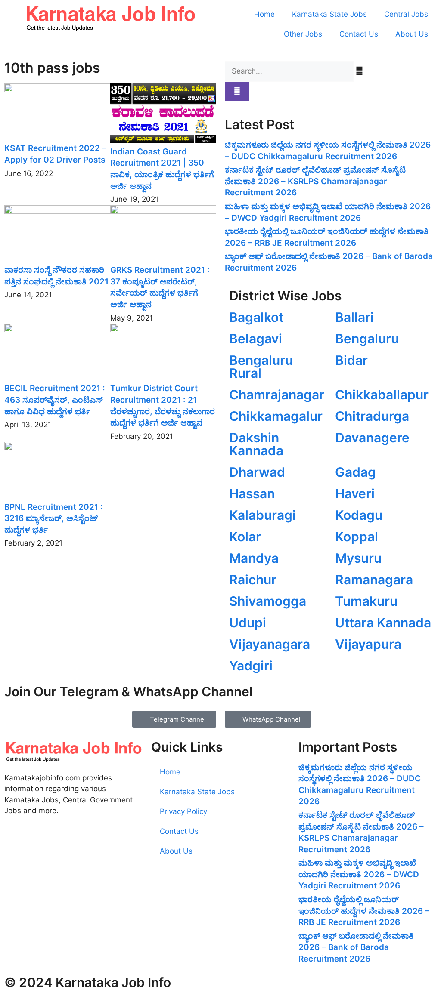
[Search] (237, 91)
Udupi (247, 622)
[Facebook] (86, 846)
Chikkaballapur (382, 394)
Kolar (245, 536)
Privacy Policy (183, 811)
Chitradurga (372, 416)
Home (264, 14)
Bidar (351, 360)
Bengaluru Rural (261, 366)
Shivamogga (267, 601)
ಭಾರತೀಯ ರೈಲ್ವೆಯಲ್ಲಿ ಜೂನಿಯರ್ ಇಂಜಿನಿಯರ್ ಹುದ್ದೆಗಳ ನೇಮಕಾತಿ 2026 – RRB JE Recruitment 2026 (363, 910)
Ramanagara (374, 579)
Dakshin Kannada (256, 444)
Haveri (355, 493)
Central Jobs (406, 14)
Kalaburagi (262, 515)
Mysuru (358, 558)
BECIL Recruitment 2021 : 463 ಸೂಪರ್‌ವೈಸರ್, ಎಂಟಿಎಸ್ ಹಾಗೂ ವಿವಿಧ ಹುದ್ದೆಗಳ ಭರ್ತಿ (54, 399)
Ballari (354, 317)
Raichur (252, 579)
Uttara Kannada (383, 622)
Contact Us (358, 34)
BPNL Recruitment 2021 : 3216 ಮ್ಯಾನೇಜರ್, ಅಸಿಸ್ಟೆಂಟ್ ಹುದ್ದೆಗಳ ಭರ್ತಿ (53, 518)
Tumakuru (366, 601)
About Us (411, 34)
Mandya (254, 558)
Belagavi (255, 338)
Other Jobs (303, 34)
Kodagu (358, 515)
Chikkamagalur (276, 416)
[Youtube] (15, 846)
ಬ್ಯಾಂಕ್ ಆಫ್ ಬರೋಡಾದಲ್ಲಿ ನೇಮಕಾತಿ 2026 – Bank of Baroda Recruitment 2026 (356, 947)
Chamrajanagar (276, 394)
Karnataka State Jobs (329, 14)
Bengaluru (367, 338)
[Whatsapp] (39, 846)
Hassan (252, 493)
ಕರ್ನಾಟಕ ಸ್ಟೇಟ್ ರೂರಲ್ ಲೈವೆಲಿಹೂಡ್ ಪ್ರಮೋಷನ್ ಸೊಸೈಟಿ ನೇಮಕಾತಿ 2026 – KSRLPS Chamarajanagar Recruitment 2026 (315, 181)
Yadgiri (251, 665)
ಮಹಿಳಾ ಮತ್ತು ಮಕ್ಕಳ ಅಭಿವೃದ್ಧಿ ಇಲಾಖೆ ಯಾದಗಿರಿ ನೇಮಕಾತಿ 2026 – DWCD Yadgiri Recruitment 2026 (358, 874)
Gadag (355, 472)
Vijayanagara (269, 644)
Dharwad (257, 472)
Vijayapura (368, 644)
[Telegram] (62, 846)
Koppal (356, 536)
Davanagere (372, 437)
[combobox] (289, 71)
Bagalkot (256, 317)
